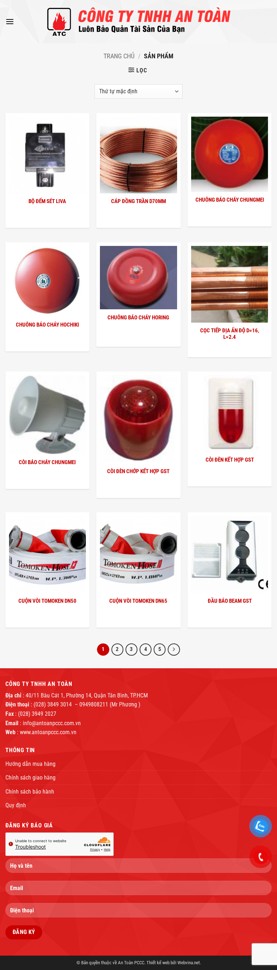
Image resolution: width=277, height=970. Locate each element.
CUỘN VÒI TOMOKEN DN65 (138, 601)
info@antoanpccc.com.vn (52, 723)
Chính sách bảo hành (29, 791)
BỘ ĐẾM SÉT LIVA (47, 201)
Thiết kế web (158, 962)
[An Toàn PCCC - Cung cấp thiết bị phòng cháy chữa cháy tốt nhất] (138, 21)
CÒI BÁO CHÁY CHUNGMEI (47, 462)
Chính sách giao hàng (30, 777)
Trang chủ (119, 56)
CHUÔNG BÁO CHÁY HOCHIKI (47, 325)
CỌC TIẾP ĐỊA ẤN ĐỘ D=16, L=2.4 (229, 333)
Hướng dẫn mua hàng (30, 763)
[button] (9, 21)
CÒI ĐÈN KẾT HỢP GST (230, 460)
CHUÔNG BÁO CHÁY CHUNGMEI (229, 200)
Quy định (15, 805)
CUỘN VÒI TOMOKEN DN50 (47, 601)
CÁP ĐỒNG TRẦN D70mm (138, 201)
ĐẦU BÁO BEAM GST (230, 601)
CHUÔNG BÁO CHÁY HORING (138, 317)
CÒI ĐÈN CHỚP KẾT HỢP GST (138, 471)
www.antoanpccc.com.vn (48, 732)
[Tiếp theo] (174, 649)
